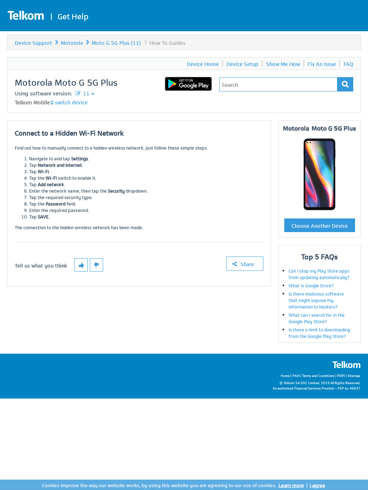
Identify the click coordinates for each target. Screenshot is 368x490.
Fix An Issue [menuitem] (322, 63)
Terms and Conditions (318, 375)
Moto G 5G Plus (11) (116, 42)
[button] (81, 265)
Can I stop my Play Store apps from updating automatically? (319, 273)
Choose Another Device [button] (319, 225)
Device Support (33, 42)
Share (247, 263)
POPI (341, 375)
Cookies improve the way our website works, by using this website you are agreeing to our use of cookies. (159, 484)
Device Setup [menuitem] (242, 63)
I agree (317, 484)
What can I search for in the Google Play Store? (317, 317)
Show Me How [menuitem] (283, 63)
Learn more (291, 484)
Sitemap (354, 375)
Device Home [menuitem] (203, 63)
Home (285, 375)
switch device (71, 101)
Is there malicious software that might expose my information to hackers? (316, 300)
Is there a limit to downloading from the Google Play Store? (319, 332)
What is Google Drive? (311, 285)
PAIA (296, 375)
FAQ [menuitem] (348, 63)
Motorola (72, 42)
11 (85, 92)
